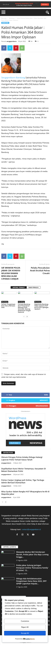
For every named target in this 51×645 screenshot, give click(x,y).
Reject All (25, 627)
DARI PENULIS (33, 287)
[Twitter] (10, 48)
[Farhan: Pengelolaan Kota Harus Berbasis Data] (9, 297)
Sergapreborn (8, 77)
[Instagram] (23, 535)
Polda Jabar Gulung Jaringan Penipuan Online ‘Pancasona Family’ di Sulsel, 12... (32, 568)
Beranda (4, 18)
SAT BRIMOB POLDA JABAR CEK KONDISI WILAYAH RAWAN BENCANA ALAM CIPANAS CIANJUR (10, 273)
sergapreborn (11, 41)
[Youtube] (33, 535)
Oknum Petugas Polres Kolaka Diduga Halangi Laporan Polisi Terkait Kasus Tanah (21, 458)
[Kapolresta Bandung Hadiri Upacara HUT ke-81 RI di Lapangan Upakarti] (42, 297)
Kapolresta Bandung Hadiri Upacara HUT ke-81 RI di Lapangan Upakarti (41, 306)
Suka (46, 395)
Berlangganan (42, 406)
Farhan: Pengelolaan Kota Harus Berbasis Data (8, 305)
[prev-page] (24, 316)
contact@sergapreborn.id (31, 529)
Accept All (25, 633)
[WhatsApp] (22, 48)
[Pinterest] (16, 48)
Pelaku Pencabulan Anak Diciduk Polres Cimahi (40, 270)
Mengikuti (44, 400)
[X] (28, 535)
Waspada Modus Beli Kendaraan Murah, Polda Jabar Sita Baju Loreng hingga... (32, 554)
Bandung (11, 18)
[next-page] (27, 316)
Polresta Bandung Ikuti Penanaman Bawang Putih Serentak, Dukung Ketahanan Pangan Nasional (24, 308)
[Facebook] (4, 48)
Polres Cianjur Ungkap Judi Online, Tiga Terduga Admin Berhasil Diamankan (22, 481)
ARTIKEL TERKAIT (19, 287)
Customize (25, 621)
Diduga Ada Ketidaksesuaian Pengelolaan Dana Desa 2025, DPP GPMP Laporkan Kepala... (31, 581)
